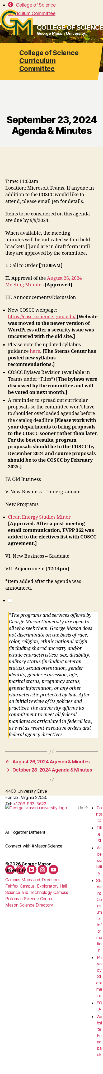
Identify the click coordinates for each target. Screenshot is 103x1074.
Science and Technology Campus (36, 892)
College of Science (35, 5)
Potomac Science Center (29, 898)
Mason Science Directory (29, 905)
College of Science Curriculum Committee (48, 61)
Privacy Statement (99, 976)
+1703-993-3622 (29, 803)
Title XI (99, 834)
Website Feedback (99, 1035)
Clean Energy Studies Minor (39, 517)
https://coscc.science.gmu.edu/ (42, 317)
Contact (99, 814)
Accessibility (99, 860)
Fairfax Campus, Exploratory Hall (36, 886)
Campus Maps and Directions (32, 879)
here (35, 351)
